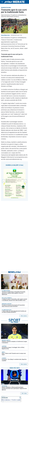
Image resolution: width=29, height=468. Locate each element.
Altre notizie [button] (24, 316)
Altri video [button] (24, 393)
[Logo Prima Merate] (14, 2)
